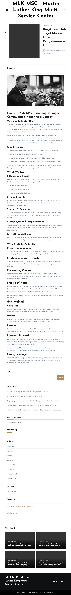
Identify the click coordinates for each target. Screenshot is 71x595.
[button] (63, 43)
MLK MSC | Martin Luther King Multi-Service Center (35, 10)
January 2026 (11, 469)
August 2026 (11, 446)
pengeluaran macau (19, 506)
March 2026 (11, 460)
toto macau (29, 506)
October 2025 (11, 478)
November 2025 (12, 474)
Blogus (41, 592)
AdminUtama (46, 50)
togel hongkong (12, 513)
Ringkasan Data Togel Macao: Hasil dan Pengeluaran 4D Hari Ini (51, 37)
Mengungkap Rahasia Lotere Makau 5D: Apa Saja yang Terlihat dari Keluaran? (32, 401)
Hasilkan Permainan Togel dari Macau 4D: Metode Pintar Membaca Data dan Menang (34, 410)
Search (10, 371)
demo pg (9, 506)
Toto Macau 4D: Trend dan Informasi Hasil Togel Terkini (25, 396)
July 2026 (10, 451)
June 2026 (10, 456)
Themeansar (49, 592)
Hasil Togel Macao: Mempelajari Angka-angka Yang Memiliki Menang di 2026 (32, 405)
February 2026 (11, 465)
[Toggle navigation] (6, 10)
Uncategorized (43, 25)
